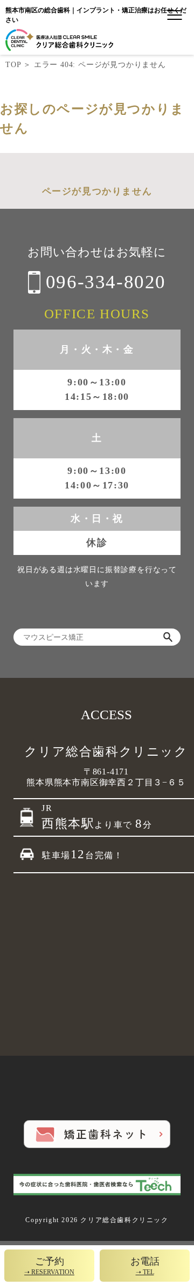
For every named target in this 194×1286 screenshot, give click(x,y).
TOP (12, 65)
